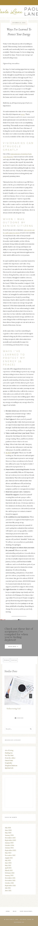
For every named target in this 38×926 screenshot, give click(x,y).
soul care (14, 660)
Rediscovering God (13, 708)
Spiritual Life (9, 768)
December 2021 (10, 878)
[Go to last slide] (7, 696)
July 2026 (8, 828)
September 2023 (10, 850)
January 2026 (9, 835)
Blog (15, 911)
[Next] (30, 696)
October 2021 (9, 883)
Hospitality (8, 763)
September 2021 (10, 885)
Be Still (8, 453)
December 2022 (10, 855)
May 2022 (8, 865)
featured (6, 660)
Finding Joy (9, 753)
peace (23, 114)
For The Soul (9, 755)
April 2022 (8, 868)
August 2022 (9, 858)
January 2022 (9, 875)
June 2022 (8, 863)
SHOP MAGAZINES (26, 911)
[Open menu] (19, 2)
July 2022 (8, 860)
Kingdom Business (11, 765)
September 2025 (10, 840)
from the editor (10, 758)
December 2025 (10, 838)
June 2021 (8, 890)
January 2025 (9, 843)
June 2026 (8, 830)
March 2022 (9, 870)
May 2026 (8, 833)
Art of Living (9, 750)
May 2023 (8, 853)
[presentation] (19, 690)
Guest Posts (9, 760)
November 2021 (10, 880)
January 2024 (9, 848)
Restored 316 (19, 922)
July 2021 (8, 888)
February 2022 (9, 873)
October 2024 (9, 845)
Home (8, 911)
